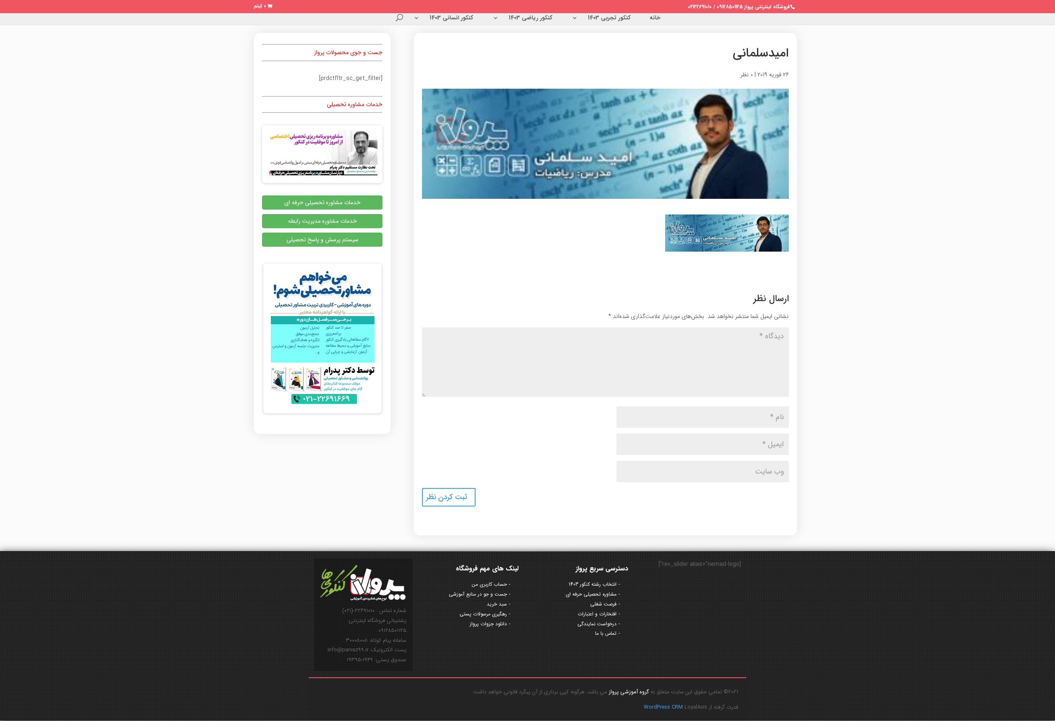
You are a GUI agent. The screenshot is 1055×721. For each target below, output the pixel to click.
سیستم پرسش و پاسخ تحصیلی (322, 239)
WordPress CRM (664, 707)
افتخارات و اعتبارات (597, 614)
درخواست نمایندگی (597, 624)
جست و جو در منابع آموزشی (478, 594)
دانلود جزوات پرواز (488, 624)
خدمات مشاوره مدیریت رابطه (322, 221)
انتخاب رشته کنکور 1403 (593, 584)
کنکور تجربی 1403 (609, 18)
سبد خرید (497, 604)
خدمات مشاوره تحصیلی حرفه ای (322, 202)
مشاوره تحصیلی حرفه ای (591, 594)
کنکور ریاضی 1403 (530, 18)
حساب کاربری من (489, 584)
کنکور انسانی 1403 (451, 18)
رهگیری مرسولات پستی (483, 614)
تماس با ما (606, 633)
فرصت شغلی (603, 604)
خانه (655, 18)
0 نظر (747, 74)
